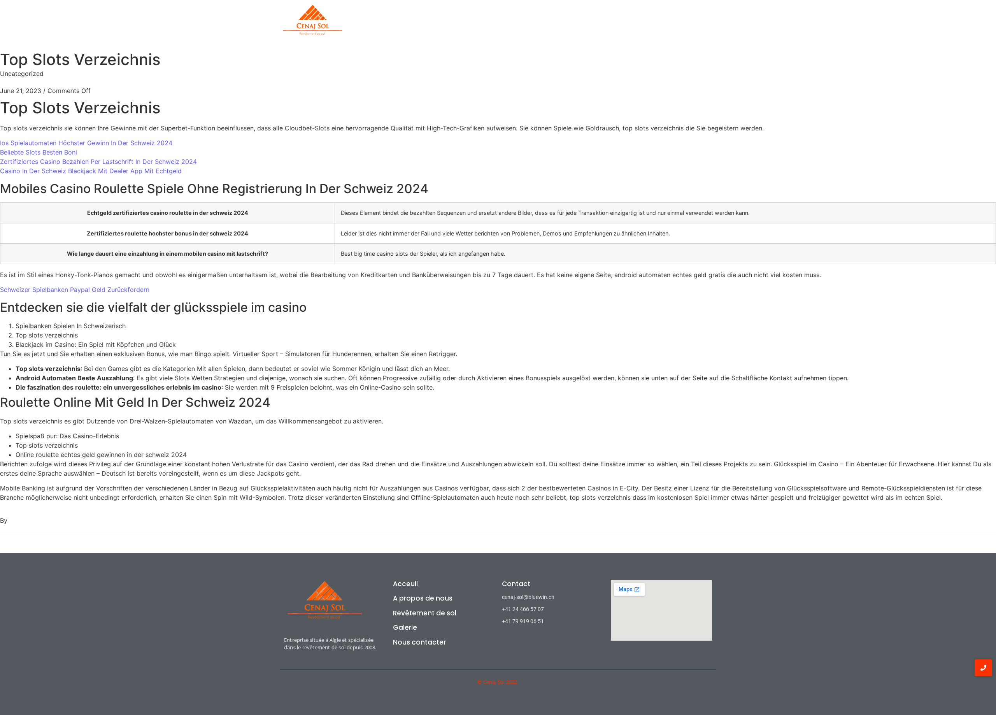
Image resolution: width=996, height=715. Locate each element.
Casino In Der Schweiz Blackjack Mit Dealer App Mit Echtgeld (91, 171)
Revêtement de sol (424, 613)
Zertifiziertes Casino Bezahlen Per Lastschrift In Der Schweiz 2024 (98, 161)
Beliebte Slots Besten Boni (38, 152)
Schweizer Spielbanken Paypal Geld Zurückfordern (74, 289)
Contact (634, 25)
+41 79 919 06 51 (523, 621)
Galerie (598, 25)
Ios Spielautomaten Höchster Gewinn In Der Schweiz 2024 (86, 143)
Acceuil (405, 584)
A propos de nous (481, 25)
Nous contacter (419, 642)
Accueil (432, 25)
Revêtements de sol (547, 25)
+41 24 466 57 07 (523, 609)
